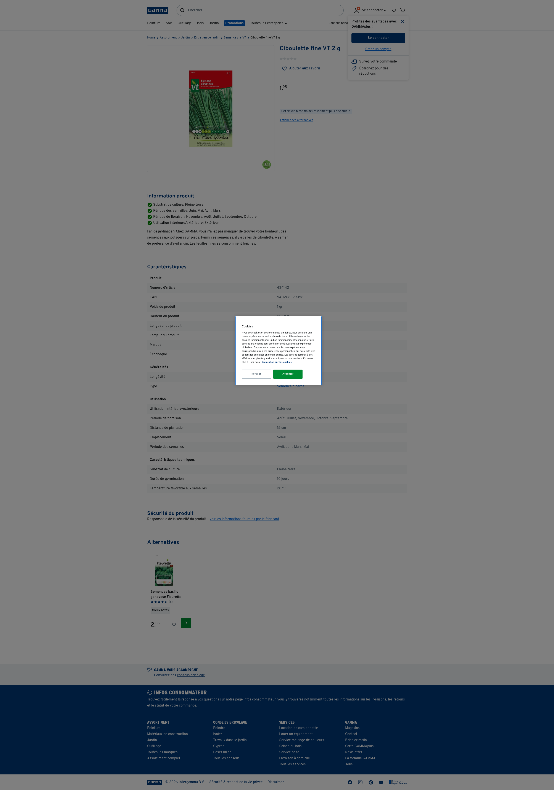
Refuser (256, 374)
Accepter (288, 374)
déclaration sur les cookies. (277, 362)
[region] (278, 350)
